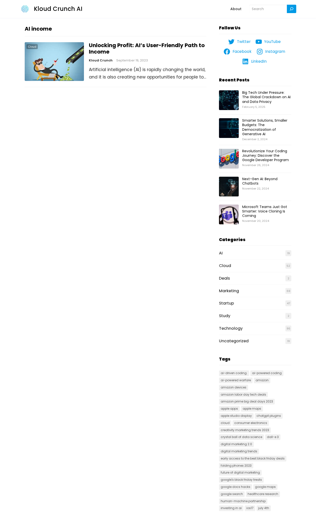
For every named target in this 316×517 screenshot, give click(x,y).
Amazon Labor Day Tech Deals (243, 394)
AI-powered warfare (236, 380)
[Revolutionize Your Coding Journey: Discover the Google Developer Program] (229, 159)
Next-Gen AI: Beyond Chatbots (259, 181)
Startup (226, 303)
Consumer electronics (250, 423)
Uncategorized (234, 341)
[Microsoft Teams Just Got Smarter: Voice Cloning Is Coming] (229, 215)
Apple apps (229, 408)
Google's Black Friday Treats (241, 480)
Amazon (262, 380)
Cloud (32, 47)
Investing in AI (231, 508)
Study (224, 316)
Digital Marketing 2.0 (236, 444)
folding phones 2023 (236, 465)
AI (221, 253)
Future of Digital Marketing (240, 472)
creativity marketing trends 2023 (245, 430)
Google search (232, 494)
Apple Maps (252, 408)
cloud (225, 423)
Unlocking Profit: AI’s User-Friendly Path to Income (147, 48)
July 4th (263, 508)
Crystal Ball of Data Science (241, 437)
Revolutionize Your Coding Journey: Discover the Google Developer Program (265, 155)
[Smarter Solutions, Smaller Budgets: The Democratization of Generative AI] (229, 128)
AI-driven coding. (234, 373)
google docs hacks (235, 487)
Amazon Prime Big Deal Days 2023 (247, 401)
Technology (231, 328)
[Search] (291, 9)
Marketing (229, 291)
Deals (224, 278)
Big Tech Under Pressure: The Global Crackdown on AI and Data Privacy (266, 97)
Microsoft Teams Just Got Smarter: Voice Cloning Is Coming (264, 211)
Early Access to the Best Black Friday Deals (253, 458)
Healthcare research (263, 494)
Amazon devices (233, 387)
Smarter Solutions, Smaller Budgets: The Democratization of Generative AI (264, 127)
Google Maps (265, 487)
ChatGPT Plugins (269, 416)
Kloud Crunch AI (58, 9)
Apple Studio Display (236, 416)
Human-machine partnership (243, 501)
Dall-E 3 (273, 437)
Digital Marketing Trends (239, 451)
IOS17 (250, 508)
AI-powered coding (267, 373)
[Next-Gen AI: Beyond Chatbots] (229, 187)
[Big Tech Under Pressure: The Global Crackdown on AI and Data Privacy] (229, 100)
